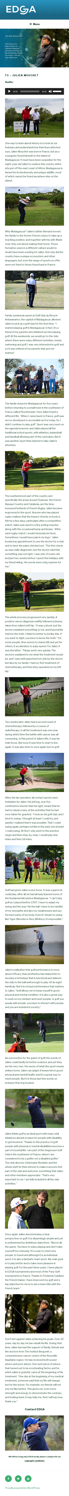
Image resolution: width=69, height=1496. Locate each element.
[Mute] (50, 91)
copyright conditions (34, 1461)
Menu (36, 24)
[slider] (57, 91)
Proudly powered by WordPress (22, 1487)
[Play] (9, 91)
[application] (34, 91)
